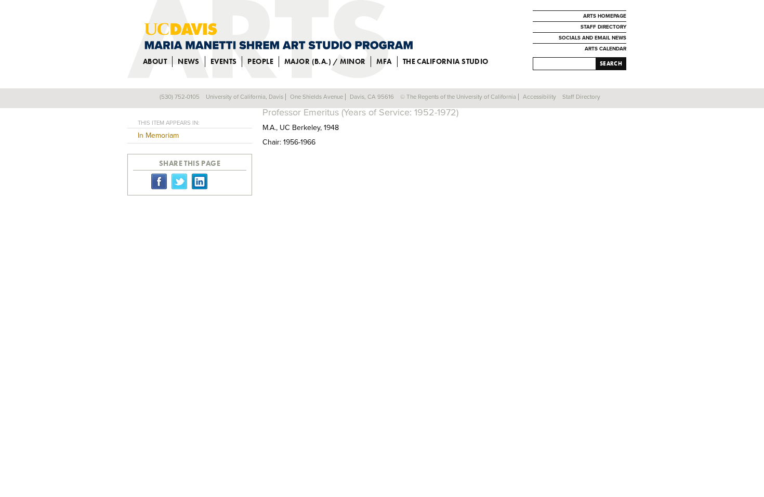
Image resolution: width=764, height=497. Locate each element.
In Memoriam (158, 135)
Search (611, 63)
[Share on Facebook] (159, 181)
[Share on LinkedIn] (199, 181)
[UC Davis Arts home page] (279, 36)
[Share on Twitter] (179, 181)
